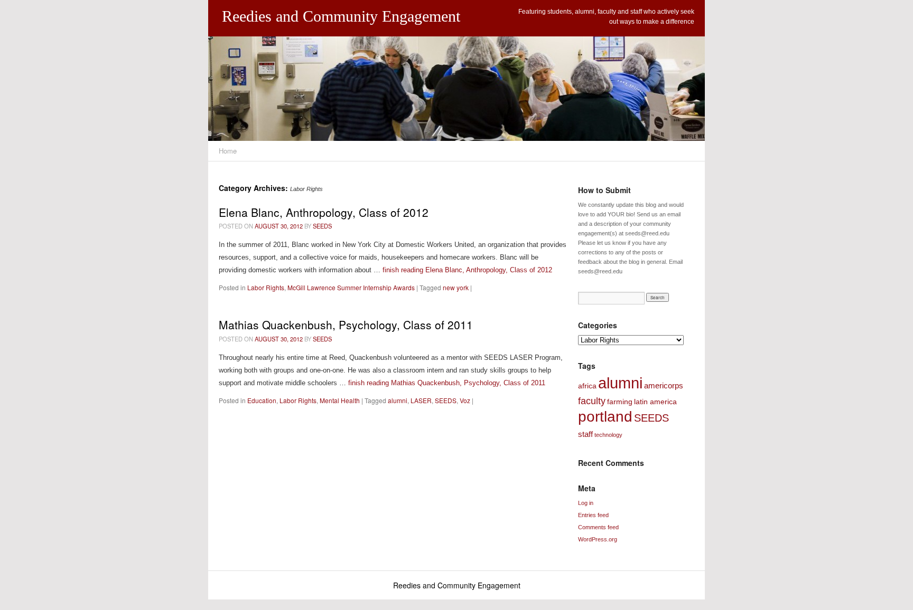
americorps (663, 385)
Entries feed (593, 515)
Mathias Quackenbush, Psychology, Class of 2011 (346, 324)
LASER (421, 400)
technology (608, 435)
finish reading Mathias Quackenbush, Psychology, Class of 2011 (446, 383)
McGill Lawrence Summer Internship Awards (351, 287)
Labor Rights (265, 287)
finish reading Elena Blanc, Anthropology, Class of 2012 (467, 270)
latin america (655, 401)
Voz (465, 400)
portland (605, 416)
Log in (585, 503)
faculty (591, 401)
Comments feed (598, 527)
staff (585, 434)
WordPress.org (597, 539)
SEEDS (322, 226)
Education (261, 400)
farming (619, 401)
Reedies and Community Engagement (341, 16)
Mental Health (340, 400)
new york (456, 287)
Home (228, 151)
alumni (397, 400)
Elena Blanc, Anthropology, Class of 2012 (323, 212)
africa (587, 386)
